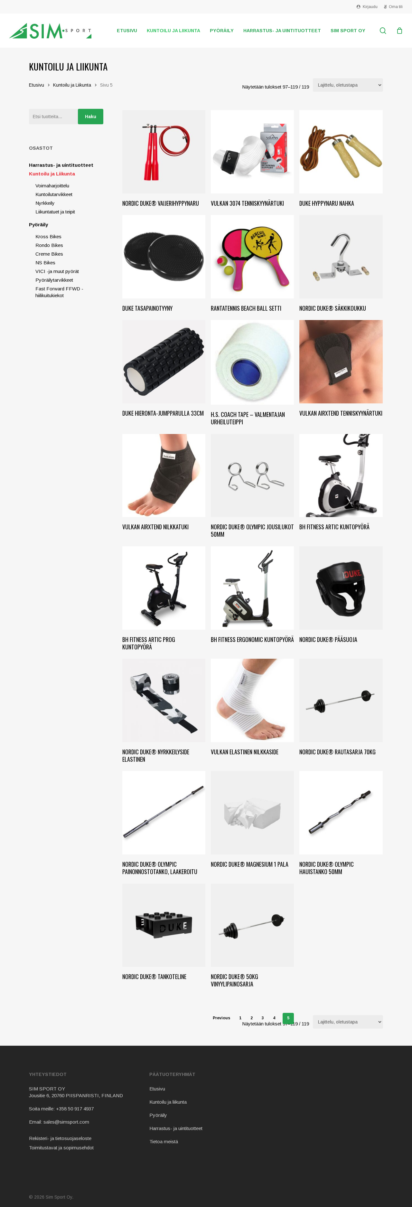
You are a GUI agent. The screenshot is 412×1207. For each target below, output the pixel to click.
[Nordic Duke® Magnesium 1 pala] (252, 812)
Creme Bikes (49, 254)
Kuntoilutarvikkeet (53, 194)
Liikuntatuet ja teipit (55, 211)
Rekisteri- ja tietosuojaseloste (60, 1138)
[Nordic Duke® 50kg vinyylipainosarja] (252, 925)
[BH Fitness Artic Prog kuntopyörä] (164, 588)
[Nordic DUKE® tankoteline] (164, 925)
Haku (90, 116)
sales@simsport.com (66, 1122)
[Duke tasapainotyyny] (164, 256)
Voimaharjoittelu (52, 185)
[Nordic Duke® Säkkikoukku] (341, 256)
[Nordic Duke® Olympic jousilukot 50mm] (252, 475)
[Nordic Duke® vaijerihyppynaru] (164, 151)
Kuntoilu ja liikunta (168, 1102)
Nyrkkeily (45, 203)
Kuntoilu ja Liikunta (72, 85)
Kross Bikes (48, 236)
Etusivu (36, 85)
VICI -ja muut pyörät (57, 271)
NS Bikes (45, 262)
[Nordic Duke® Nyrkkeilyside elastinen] (164, 700)
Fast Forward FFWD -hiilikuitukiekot (59, 292)
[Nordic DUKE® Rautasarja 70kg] (341, 700)
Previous (221, 1018)
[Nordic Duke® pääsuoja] (341, 588)
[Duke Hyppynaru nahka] (341, 151)
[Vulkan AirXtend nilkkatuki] (164, 475)
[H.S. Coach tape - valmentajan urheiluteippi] (252, 362)
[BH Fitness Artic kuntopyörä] (341, 475)
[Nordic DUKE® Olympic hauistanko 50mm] (341, 812)
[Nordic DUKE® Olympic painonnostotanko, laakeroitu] (164, 812)
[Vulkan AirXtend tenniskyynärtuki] (341, 361)
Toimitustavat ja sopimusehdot (61, 1147)
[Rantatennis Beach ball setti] (252, 256)
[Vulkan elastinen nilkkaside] (252, 700)
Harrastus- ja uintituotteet (61, 165)
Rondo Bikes (49, 245)
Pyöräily (38, 224)
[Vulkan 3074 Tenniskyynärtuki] (252, 151)
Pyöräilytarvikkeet (54, 280)
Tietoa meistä (163, 1141)
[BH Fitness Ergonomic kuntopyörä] (252, 588)
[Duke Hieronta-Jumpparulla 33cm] (164, 361)
